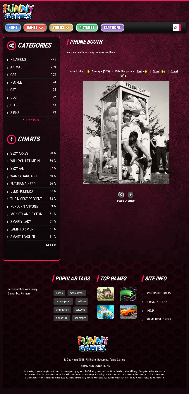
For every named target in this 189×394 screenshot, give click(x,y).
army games (62, 309)
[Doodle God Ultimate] (105, 312)
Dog (13, 97)
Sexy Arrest (20, 153)
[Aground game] (105, 294)
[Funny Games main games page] (129, 344)
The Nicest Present (26, 199)
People (16, 82)
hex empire (80, 317)
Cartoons (112, 27)
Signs (14, 112)
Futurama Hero (23, 183)
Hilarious (18, 59)
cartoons (80, 309)
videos (59, 293)
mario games (77, 293)
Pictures (86, 27)
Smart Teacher (22, 237)
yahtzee (82, 301)
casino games (63, 301)
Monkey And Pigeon (26, 214)
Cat (13, 90)
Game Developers (159, 319)
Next (50, 245)
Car (13, 75)
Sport (15, 105)
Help (150, 310)
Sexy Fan (17, 168)
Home (13, 27)
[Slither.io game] (128, 294)
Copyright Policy (159, 293)
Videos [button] (58, 27)
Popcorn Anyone (24, 206)
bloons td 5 (62, 317)
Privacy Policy (157, 302)
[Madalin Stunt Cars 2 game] (128, 312)
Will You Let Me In (25, 161)
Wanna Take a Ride (25, 176)
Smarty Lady (20, 221)
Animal (16, 67)
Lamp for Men (21, 229)
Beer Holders (21, 191)
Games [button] (32, 27)
